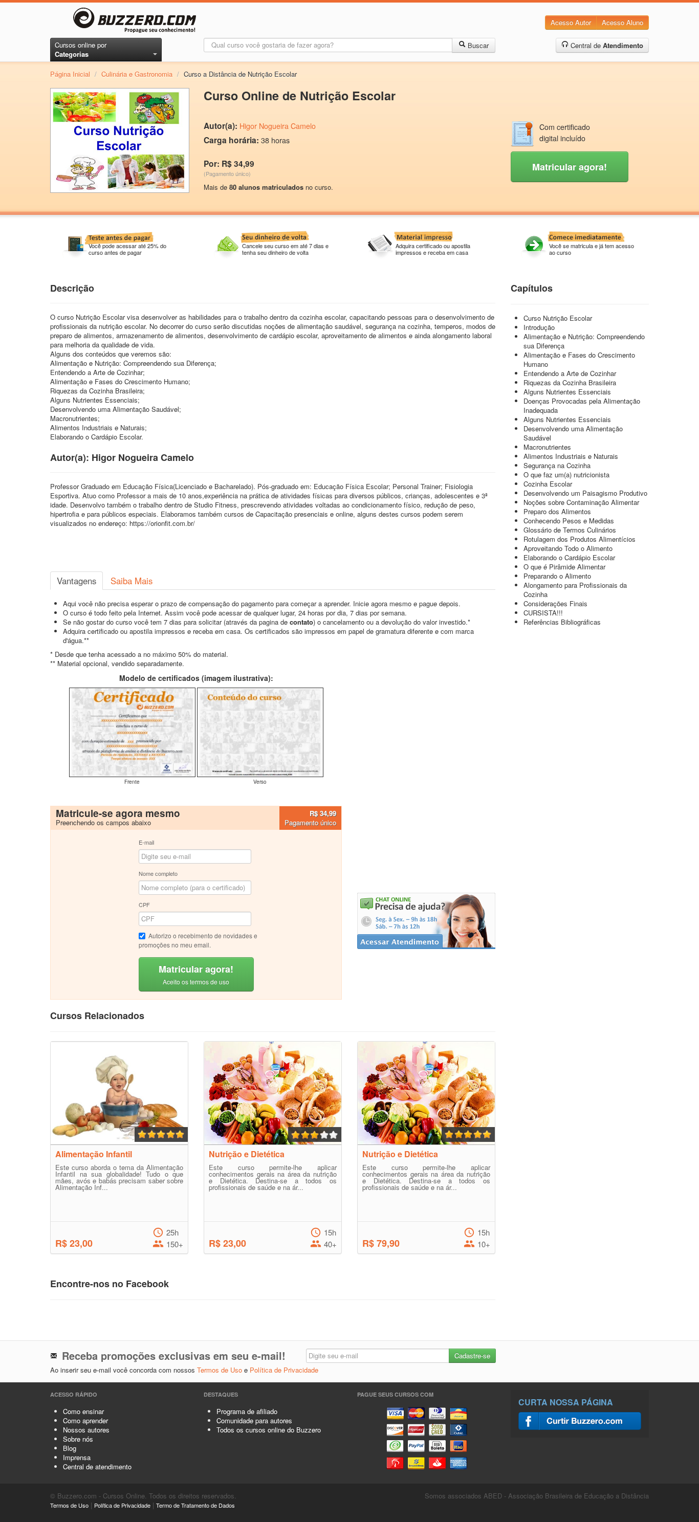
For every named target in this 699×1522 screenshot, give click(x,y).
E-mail (146, 842)
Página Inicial (70, 74)
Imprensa (77, 1457)
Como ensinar (83, 1411)
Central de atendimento (97, 1466)
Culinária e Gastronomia (136, 74)
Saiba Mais (131, 581)
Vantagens (76, 581)
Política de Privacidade (284, 1370)
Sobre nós (78, 1439)
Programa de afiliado (246, 1411)
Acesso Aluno (622, 22)
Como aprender (85, 1420)
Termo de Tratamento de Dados (195, 1505)
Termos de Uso (219, 1370)
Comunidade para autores (254, 1420)
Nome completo (158, 873)
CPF (144, 904)
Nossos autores (86, 1430)
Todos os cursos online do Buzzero (268, 1430)
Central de (606, 45)
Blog (69, 1448)
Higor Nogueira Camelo (277, 126)
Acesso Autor (571, 22)
